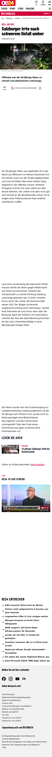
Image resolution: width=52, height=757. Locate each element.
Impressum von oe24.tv (11, 720)
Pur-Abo (5, 715)
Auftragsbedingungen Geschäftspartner (18, 736)
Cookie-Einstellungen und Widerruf (16, 706)
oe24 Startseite (8, 694)
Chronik (17, 18)
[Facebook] (4, 679)
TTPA (4, 747)
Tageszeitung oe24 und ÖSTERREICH (17, 727)
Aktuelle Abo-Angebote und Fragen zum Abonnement (24, 741)
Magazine (30, 8)
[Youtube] (17, 679)
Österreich (8, 13)
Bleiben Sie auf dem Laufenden (15, 669)
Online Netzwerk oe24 (11, 685)
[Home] (3, 18)
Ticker (4, 8)
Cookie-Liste (7, 703)
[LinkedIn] (24, 679)
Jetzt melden (38, 464)
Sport (12, 8)
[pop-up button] (43, 508)
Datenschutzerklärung (11, 700)
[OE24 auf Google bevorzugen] (40, 88)
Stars (20, 8)
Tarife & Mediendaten (11, 739)
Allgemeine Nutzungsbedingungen (16, 697)
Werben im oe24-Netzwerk (13, 709)
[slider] (14, 508)
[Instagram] (11, 679)
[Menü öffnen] (49, 9)
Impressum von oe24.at (11, 718)
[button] (26, 499)
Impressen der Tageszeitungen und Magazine (21, 744)
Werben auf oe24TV (10, 712)
